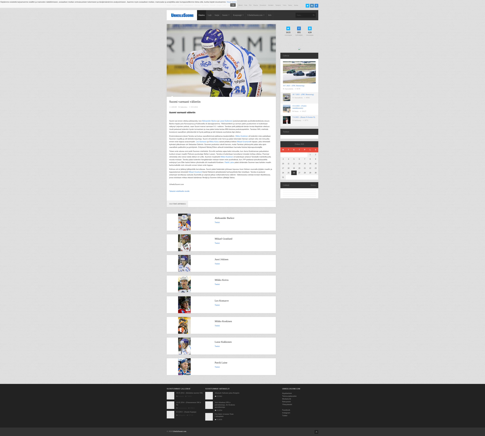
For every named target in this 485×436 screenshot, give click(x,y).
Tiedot (217, 222)
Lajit (209, 15)
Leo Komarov (201, 142)
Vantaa (296, 5)
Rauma (255, 5)
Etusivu (202, 15)
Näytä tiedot (231, 2)
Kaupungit (237, 15)
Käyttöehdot (287, 393)
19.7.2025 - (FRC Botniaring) (293, 86)
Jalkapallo (181, 415)
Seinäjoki (270, 5)
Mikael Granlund (243, 142)
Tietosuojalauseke (289, 396)
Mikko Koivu (214, 142)
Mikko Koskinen (241, 136)
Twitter (284, 416)
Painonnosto (182, 408)
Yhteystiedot (287, 404)
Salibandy (297, 120)
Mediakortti (286, 399)
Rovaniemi (263, 5)
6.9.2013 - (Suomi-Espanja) (186, 412)
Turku (284, 5)
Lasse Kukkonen (226, 121)
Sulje (233, 5)
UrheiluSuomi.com (254, 15)
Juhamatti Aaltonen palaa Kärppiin (227, 393)
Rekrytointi (286, 402)
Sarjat (217, 15)
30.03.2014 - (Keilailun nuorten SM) (189, 393)
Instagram (286, 413)
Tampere (278, 5)
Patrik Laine (229, 162)
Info (269, 15)
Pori (250, 5)
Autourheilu (289, 89)
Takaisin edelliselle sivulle (179, 191)
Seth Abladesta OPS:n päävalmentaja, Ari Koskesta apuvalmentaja (225, 404)
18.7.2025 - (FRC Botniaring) (303, 94)
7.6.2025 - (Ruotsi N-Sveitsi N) (303, 117)
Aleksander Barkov (209, 121)
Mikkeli (240, 5)
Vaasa (290, 5)
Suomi (224, 15)
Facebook (286, 410)
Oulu (245, 5)
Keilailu (181, 396)
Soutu (296, 111)
